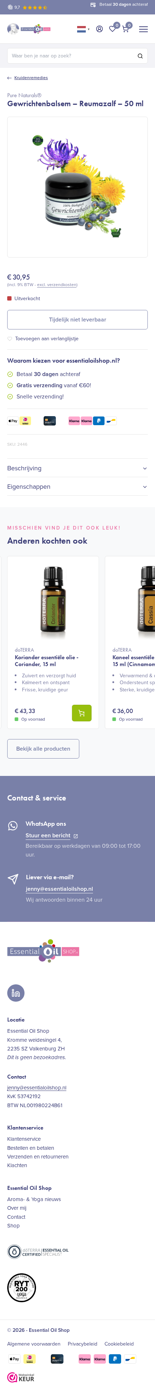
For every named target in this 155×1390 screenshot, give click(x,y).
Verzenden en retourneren (37, 1157)
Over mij (16, 1208)
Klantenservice (24, 1139)
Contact (16, 1217)
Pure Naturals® (24, 95)
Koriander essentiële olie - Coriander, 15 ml (47, 657)
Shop (13, 1226)
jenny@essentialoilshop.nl (59, 888)
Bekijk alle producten (43, 748)
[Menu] (143, 29)
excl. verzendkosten (56, 284)
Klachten (17, 1165)
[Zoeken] (140, 56)
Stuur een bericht (48, 835)
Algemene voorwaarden (34, 1344)
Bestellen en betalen (30, 1148)
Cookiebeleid (119, 1344)
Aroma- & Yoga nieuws (34, 1199)
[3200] (82, 713)
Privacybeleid (82, 1344)
